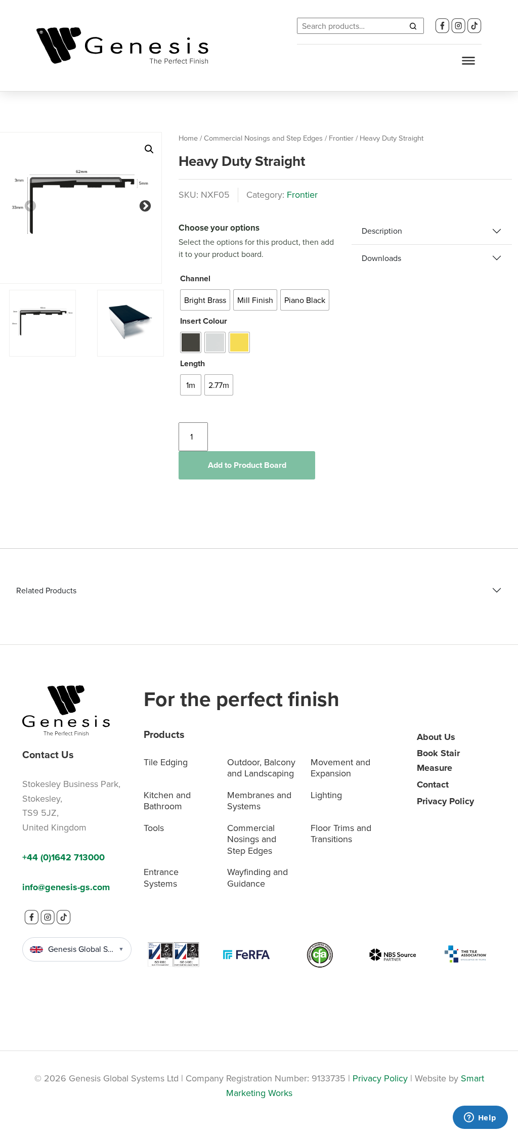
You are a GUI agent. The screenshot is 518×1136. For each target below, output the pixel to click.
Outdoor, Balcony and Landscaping (261, 768)
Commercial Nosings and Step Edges (263, 138)
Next (144, 205)
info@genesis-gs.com (66, 887)
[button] (149, 149)
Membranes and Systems (259, 801)
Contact (433, 784)
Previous (29, 205)
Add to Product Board (247, 465)
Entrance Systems (161, 877)
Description (382, 230)
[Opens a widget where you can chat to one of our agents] (480, 1118)
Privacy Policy (445, 801)
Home (188, 138)
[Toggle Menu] (468, 60)
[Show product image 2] (130, 323)
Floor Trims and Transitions (341, 833)
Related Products (46, 590)
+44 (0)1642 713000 (63, 857)
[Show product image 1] (42, 323)
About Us (436, 737)
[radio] (205, 300)
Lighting (326, 795)
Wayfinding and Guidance (257, 877)
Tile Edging (166, 762)
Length (192, 363)
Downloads (381, 258)
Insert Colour (203, 321)
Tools (154, 827)
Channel (195, 278)
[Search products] (413, 26)
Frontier (341, 138)
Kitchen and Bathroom (167, 801)
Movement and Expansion (340, 768)
